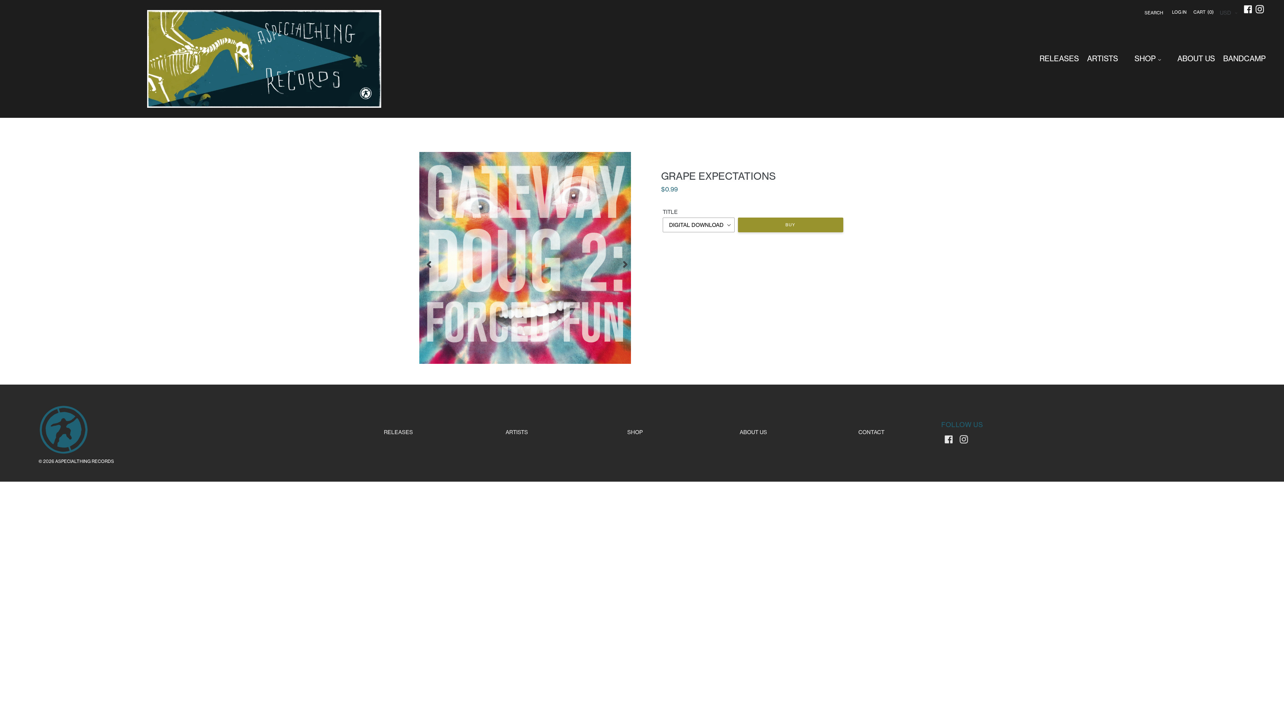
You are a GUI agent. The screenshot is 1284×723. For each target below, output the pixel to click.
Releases (398, 432)
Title (670, 212)
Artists (517, 432)
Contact (871, 432)
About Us (753, 432)
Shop (635, 432)
